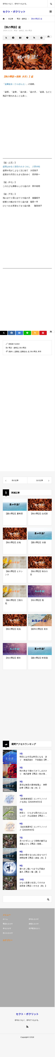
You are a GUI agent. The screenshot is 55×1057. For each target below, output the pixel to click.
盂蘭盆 (16, 352)
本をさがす (7, 928)
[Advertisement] (27, 129)
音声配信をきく (34, 928)
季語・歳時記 (19, 30)
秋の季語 (28, 30)
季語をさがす (8, 924)
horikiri (17, 344)
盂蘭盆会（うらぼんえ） (15, 84)
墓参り (11, 352)
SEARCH (51, 3)
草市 (39, 352)
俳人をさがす (8, 933)
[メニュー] (50, 11)
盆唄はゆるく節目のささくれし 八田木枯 (21, 166)
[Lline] (27, 38)
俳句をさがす (34, 919)
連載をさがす (34, 924)
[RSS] (27, 1026)
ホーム (5, 919)
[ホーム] (3, 19)
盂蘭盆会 (23, 352)
